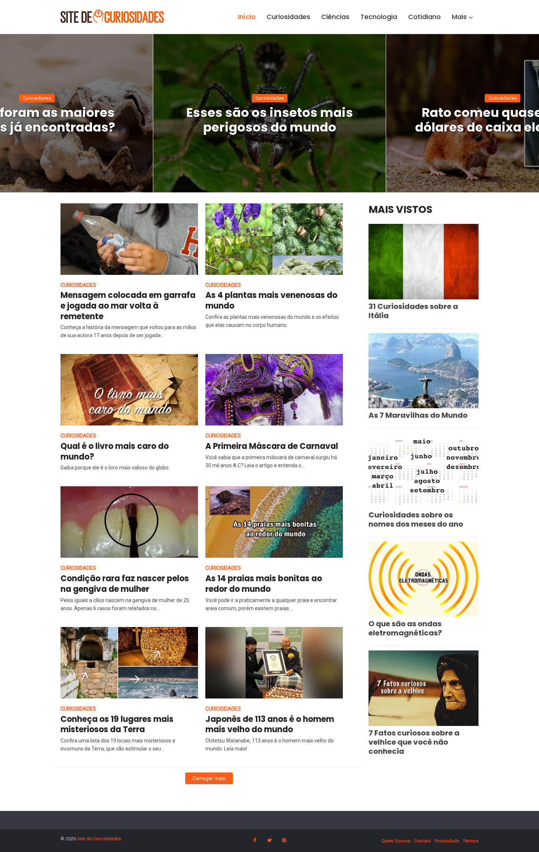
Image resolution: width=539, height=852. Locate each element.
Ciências (335, 16)
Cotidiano (424, 16)
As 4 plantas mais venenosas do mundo (271, 300)
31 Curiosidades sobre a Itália (413, 311)
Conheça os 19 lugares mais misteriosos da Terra (116, 724)
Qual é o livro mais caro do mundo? (114, 451)
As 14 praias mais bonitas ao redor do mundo (263, 584)
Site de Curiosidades (99, 838)
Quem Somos (395, 841)
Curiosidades (288, 16)
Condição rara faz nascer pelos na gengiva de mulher (124, 584)
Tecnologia (378, 16)
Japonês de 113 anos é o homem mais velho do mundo (269, 724)
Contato (422, 841)
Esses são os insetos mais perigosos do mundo (269, 119)
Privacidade (446, 841)
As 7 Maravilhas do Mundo (417, 415)
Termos (470, 841)
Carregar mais (208, 778)
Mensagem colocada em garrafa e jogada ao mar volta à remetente (127, 305)
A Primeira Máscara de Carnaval (271, 446)
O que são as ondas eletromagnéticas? (405, 628)
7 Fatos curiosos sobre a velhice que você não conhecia (413, 742)
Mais (459, 16)
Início (247, 16)
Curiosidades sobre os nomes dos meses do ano (415, 519)
